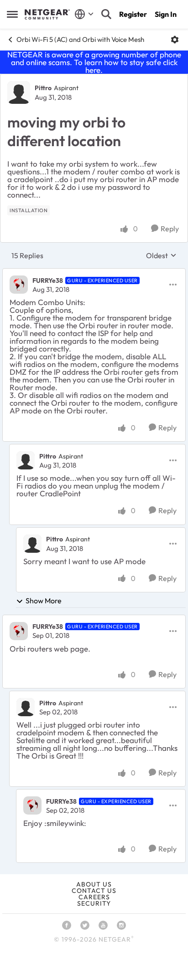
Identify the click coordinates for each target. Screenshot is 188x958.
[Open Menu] (174, 39)
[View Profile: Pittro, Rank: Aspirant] (18, 92)
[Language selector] (84, 14)
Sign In (166, 14)
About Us (94, 884)
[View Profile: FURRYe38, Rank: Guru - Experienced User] (19, 284)
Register (133, 14)
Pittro (43, 88)
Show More (44, 600)
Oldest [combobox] (161, 255)
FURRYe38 (47, 280)
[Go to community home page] (47, 14)
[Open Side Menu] (12, 14)
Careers (94, 897)
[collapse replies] (94, 272)
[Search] (106, 14)
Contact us (94, 891)
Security (94, 903)
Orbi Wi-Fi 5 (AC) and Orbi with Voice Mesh (80, 39)
